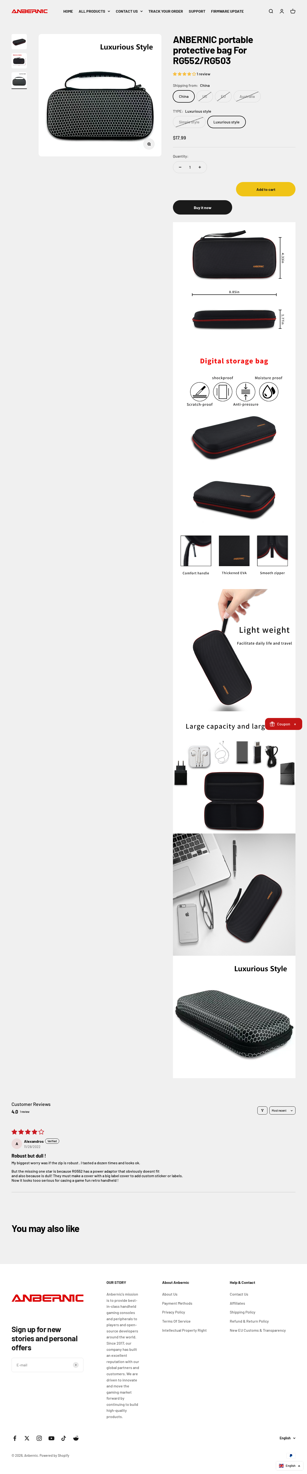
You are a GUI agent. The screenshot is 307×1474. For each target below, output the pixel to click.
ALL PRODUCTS (92, 11)
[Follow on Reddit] (76, 1438)
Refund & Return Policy (249, 1321)
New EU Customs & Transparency (258, 1330)
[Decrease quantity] (180, 167)
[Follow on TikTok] (63, 1438)
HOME (68, 11)
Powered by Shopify (54, 1455)
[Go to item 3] (19, 80)
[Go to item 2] (19, 61)
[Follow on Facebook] (15, 1438)
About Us (169, 1294)
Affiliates (237, 1303)
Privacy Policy (173, 1312)
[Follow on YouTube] (51, 1438)
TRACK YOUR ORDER (165, 11)
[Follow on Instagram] (39, 1438)
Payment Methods (177, 1303)
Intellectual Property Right (184, 1330)
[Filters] (262, 1110)
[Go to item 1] (19, 42)
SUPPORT (197, 11)
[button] (185, 74)
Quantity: (181, 156)
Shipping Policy (242, 1312)
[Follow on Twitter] (27, 1438)
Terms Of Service (176, 1321)
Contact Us (239, 1294)
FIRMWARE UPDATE (227, 11)
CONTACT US (127, 11)
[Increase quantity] (200, 167)
